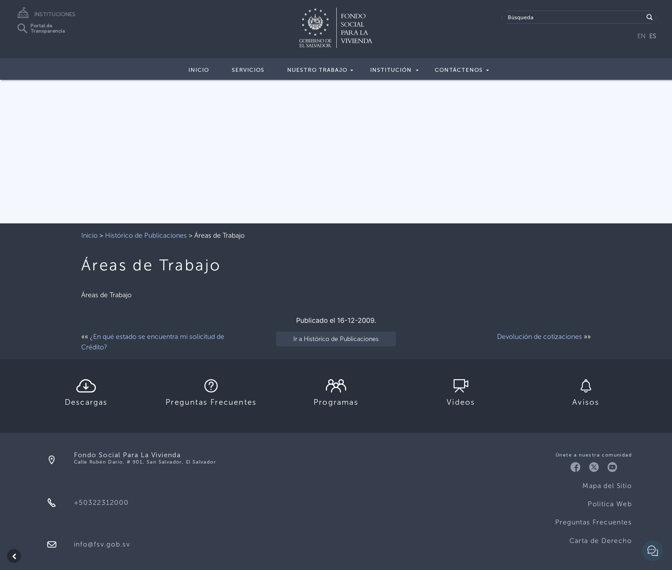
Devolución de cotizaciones (539, 337)
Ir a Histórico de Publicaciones (336, 339)
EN (641, 36)
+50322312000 (101, 503)
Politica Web (610, 504)
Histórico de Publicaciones (146, 235)
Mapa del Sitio (607, 486)
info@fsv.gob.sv (102, 544)
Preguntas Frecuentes (593, 522)
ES (652, 36)
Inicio (198, 70)
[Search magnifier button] (650, 17)
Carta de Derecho (600, 541)
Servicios (248, 70)
